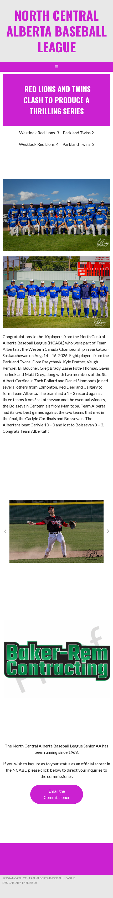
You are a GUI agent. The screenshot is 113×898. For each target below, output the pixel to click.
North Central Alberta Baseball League (56, 31)
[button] (5, 531)
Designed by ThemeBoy (20, 882)
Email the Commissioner (57, 794)
